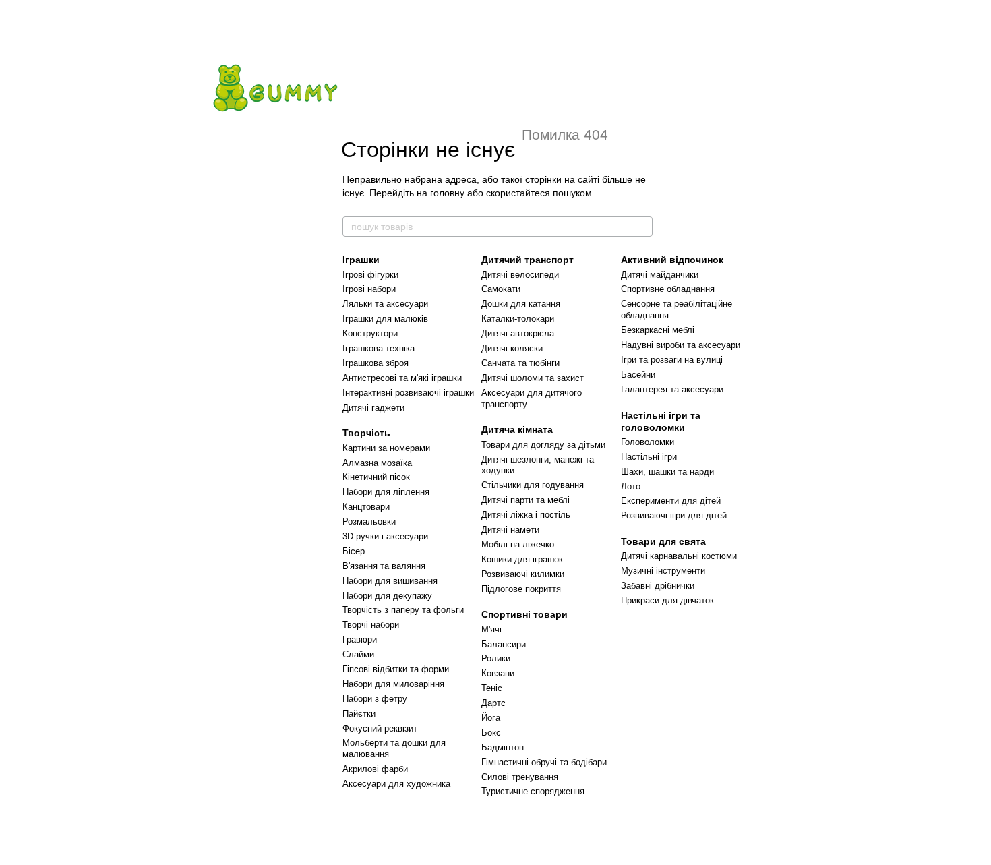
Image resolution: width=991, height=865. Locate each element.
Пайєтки (359, 714)
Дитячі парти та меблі (525, 500)
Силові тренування (519, 777)
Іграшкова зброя (375, 363)
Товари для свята (663, 541)
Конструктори (370, 333)
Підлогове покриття (521, 589)
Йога (490, 718)
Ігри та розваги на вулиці (672, 360)
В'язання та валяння (383, 566)
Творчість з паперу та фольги (403, 610)
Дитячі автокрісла (517, 333)
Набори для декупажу (387, 596)
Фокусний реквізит (379, 728)
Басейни (638, 374)
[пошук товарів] (642, 226)
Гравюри (359, 639)
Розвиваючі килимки (522, 574)
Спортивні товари (524, 614)
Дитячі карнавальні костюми (679, 556)
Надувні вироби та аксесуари (680, 345)
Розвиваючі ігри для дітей (674, 515)
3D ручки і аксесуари (385, 536)
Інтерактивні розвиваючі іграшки (408, 393)
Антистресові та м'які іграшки (402, 378)
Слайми (358, 654)
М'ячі (491, 629)
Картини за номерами (386, 448)
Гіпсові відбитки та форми (395, 669)
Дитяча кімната (517, 429)
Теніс (491, 688)
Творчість (366, 432)
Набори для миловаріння (393, 684)
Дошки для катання (520, 304)
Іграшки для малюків (385, 319)
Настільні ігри (649, 457)
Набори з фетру (374, 699)
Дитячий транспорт (527, 259)
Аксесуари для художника (396, 784)
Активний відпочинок (672, 259)
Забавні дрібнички (657, 585)
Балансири (503, 644)
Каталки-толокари (517, 319)
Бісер (353, 551)
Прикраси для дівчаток (667, 600)
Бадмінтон (502, 747)
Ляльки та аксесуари (385, 304)
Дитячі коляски (512, 348)
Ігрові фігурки (370, 275)
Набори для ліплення (385, 492)
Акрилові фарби (375, 769)
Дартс (493, 703)
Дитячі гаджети (373, 407)
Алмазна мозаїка (377, 463)
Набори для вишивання (390, 581)
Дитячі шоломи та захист (532, 378)
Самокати (500, 289)
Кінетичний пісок (376, 477)
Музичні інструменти (663, 571)
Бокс (491, 732)
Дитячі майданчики (659, 275)
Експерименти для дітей (671, 501)
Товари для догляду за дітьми (543, 445)
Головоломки (647, 442)
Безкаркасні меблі (657, 330)
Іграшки (361, 259)
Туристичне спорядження (532, 791)
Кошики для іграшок (522, 559)
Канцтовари (366, 507)
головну (447, 192)
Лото (630, 486)
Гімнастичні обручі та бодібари (544, 762)
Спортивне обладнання (668, 289)
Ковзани (497, 673)
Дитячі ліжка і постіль (525, 515)
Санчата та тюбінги (520, 363)
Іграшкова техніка (378, 348)
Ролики (495, 658)
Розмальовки (369, 521)
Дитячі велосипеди (520, 275)
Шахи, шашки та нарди (667, 472)
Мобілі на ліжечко (517, 544)
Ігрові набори (369, 289)
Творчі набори (370, 625)
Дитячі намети (510, 530)
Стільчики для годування (532, 485)
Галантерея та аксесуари (672, 389)
